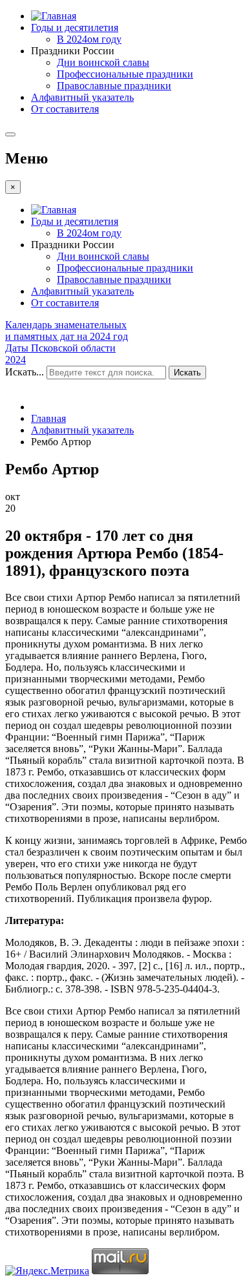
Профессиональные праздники (125, 73)
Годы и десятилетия (74, 27)
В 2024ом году (89, 39)
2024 (15, 359)
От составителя (65, 108)
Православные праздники (114, 85)
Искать (187, 372)
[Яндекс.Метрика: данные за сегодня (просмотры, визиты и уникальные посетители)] (47, 1271)
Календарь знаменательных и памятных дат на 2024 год (66, 330)
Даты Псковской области (60, 347)
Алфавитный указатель (82, 97)
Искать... (24, 371)
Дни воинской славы (103, 62)
